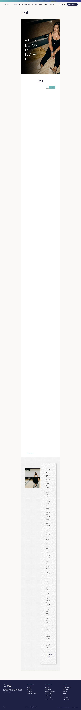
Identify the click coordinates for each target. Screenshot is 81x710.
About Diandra (65, 689)
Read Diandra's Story (51, 654)
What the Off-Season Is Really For (38, 152)
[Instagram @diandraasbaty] (26, 707)
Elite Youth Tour (66, 697)
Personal (35, 238)
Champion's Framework (50, 698)
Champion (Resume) (67, 687)
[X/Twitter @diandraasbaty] (31, 707)
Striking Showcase (67, 699)
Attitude (36, 115)
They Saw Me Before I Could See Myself (40, 436)
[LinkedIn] (37, 707)
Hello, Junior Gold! (33, 315)
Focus (34, 317)
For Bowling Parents (72, 4)
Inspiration (36, 359)
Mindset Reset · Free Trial (32, 693)
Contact (64, 695)
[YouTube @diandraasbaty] (29, 707)
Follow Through (37, 196)
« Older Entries (30, 453)
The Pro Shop (51, 4)
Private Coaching (27, 4)
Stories (64, 693)
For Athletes (62, 4)
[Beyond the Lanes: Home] (6, 4)
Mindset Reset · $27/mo (50, 691)
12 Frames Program (48, 693)
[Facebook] (34, 707)
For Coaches (29, 691)
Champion (15, 4)
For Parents (29, 687)
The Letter (45, 4)
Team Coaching (34, 4)
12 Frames (21, 4)
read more (29, 125)
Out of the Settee (48, 689)
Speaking (40, 4)
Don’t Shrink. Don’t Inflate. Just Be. (38, 275)
